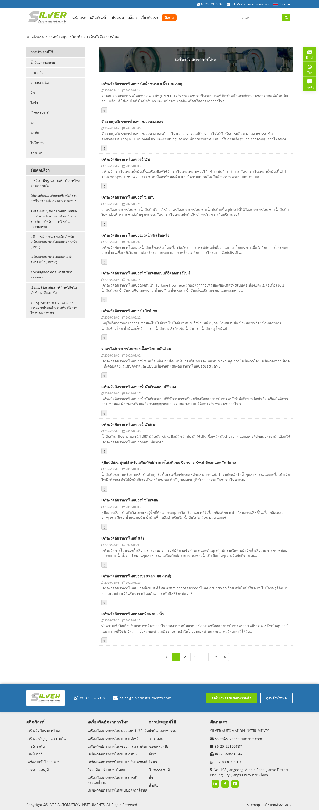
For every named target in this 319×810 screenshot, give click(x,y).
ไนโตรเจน (37, 143)
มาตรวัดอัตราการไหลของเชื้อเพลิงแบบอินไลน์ (136, 348)
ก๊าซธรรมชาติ (40, 113)
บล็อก (132, 17)
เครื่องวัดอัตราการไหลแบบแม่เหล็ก (114, 738)
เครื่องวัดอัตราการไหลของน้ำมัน (125, 159)
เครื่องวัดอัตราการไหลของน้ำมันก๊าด (128, 424)
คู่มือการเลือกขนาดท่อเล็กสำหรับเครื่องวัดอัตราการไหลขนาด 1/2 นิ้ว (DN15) (54, 242)
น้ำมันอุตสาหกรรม (43, 62)
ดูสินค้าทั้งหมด (276, 698)
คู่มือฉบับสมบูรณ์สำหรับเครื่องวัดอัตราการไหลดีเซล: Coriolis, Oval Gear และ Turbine (168, 462)
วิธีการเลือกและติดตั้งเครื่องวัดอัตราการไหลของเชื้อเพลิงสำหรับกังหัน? (54, 198)
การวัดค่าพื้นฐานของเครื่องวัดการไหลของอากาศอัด (55, 183)
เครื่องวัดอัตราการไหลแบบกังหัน (112, 754)
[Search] (286, 17)
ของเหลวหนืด (40, 83)
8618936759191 (93, 698)
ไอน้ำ (34, 103)
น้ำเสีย (35, 133)
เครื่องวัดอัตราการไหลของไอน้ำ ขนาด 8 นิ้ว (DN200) (51, 259)
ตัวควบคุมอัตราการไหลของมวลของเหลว (52, 274)
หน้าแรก (79, 17)
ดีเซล (34, 93)
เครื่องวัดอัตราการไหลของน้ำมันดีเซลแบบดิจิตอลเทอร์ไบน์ (145, 273)
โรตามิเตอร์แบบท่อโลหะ (106, 769)
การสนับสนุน (58, 37)
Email (308, 56)
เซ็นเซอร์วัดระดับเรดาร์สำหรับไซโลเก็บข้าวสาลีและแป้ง (54, 290)
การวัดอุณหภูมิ (37, 769)
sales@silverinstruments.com (250, 4)
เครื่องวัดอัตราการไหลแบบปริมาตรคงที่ (117, 762)
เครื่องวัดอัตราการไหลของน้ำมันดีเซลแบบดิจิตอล (138, 386)
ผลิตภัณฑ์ (98, 17)
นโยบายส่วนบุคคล (277, 804)
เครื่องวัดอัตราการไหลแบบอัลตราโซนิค (117, 790)
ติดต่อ (169, 17)
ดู (104, 110)
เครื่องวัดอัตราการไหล (103, 37)
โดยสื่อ (77, 37)
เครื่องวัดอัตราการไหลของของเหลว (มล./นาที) (136, 576)
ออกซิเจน (37, 153)
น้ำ (32, 123)
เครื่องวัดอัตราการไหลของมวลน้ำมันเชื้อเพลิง (135, 235)
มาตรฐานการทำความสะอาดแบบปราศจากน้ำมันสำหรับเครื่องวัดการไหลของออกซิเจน (54, 308)
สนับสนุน (116, 17)
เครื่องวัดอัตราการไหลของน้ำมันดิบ (128, 197)
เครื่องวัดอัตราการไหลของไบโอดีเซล (129, 311)
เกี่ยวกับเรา (149, 17)
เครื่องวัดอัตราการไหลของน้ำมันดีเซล (129, 500)
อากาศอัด (37, 72)
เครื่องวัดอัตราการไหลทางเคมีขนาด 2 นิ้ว (132, 613)
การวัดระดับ (35, 746)
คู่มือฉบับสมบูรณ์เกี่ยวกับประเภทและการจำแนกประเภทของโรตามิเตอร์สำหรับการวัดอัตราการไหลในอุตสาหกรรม (54, 219)
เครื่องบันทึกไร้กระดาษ (43, 762)
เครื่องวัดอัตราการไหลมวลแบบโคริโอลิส (118, 730)
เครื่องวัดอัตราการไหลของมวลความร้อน (118, 746)
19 (215, 656)
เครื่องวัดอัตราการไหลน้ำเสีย (123, 538)
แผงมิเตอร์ (34, 754)
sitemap (253, 804)
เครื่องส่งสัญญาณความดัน (46, 738)
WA (307, 73)
